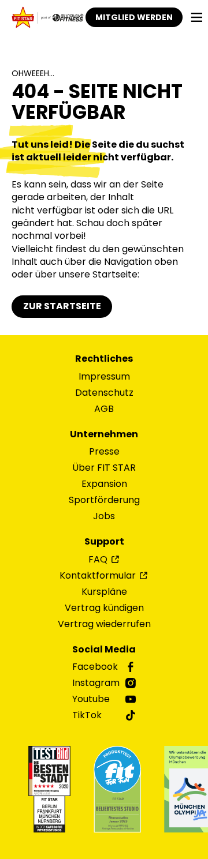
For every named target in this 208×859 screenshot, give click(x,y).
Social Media (104, 649)
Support (104, 541)
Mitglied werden (134, 17)
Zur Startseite (62, 306)
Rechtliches (104, 358)
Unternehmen (104, 434)
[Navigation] (196, 17)
